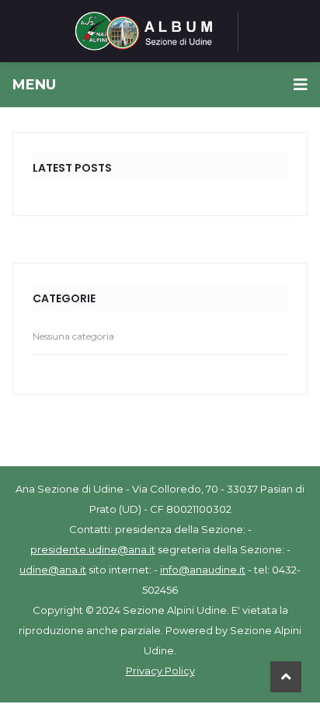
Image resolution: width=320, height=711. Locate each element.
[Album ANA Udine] (144, 31)
